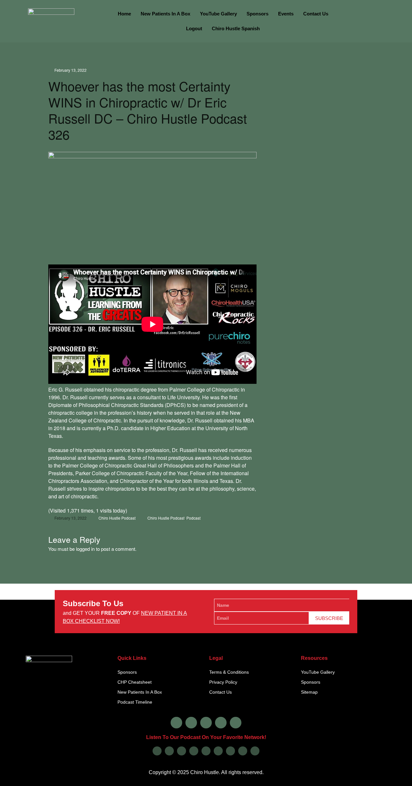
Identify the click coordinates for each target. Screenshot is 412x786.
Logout (194, 28)
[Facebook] (176, 722)
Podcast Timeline (134, 702)
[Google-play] (169, 750)
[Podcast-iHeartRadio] (218, 750)
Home (124, 13)
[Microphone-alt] (235, 722)
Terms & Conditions (229, 672)
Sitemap (309, 692)
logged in (85, 548)
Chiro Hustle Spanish (236, 28)
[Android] (206, 750)
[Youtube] (221, 722)
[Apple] (157, 750)
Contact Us (315, 13)
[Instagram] (191, 722)
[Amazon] (193, 750)
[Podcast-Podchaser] (242, 750)
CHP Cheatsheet (134, 682)
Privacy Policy (223, 682)
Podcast (193, 518)
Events (286, 13)
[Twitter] (206, 722)
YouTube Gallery (218, 13)
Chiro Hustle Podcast (117, 518)
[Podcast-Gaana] (254, 750)
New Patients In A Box (165, 13)
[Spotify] (181, 750)
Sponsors (257, 13)
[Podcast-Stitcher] (230, 750)
